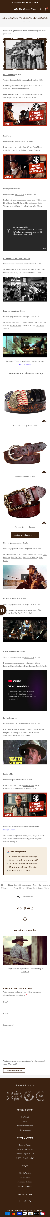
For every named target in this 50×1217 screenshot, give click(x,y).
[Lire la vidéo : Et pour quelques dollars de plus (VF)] (25, 577)
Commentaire (8, 1025)
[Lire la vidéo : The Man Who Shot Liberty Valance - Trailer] (25, 289)
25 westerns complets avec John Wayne (23, 867)
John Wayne (7, 97)
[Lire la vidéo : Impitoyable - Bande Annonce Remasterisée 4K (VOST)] (25, 805)
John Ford (28, 80)
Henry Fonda (29, 666)
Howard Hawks (20, 141)
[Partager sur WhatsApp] (32, 908)
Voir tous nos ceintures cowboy (25, 535)
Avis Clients (25, 1117)
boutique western (9, 830)
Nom (5, 1002)
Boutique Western (25, 1145)
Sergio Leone (29, 317)
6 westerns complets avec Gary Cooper (23, 857)
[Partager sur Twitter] (21, 908)
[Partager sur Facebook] (18, 908)
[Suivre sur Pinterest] (30, 1202)
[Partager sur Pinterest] (25, 908)
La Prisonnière (9, 74)
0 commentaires (27, 897)
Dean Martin (37, 147)
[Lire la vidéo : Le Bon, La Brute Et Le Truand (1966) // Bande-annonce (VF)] (25, 629)
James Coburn (15, 206)
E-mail (6, 1014)
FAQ (25, 1121)
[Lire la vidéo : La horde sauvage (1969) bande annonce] (25, 752)
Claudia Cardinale (16, 666)
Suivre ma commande (25, 1126)
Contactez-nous (25, 1130)
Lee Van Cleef (16, 557)
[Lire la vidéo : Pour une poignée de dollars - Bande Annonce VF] (25, 345)
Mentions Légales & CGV (25, 1154)
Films (10, 885)
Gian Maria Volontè (30, 557)
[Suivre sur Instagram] (25, 1202)
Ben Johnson (25, 736)
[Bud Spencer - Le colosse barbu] (37, 919)
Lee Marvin (22, 273)
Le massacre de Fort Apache (19, 870)
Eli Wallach (7, 203)
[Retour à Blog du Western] (25, 919)
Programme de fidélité (25, 1182)
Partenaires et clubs (25, 1186)
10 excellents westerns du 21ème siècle (23, 864)
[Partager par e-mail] (28, 908)
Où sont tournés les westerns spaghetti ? (23, 860)
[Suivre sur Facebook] (20, 1202)
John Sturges (19, 194)
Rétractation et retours (25, 1149)
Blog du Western (25, 1173)
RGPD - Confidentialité (25, 1158)
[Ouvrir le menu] (7, 9)
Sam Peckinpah (23, 724)
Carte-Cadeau (25, 1177)
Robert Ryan (15, 733)
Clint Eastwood (15, 325)
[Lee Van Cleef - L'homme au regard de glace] (12, 919)
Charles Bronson (31, 203)
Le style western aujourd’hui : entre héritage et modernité (25, 970)
